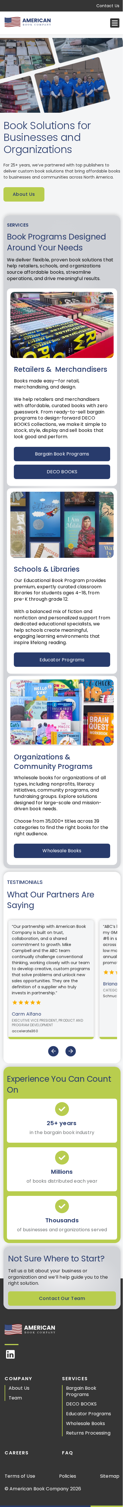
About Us (24, 194)
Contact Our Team (62, 1298)
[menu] (114, 23)
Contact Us (107, 6)
